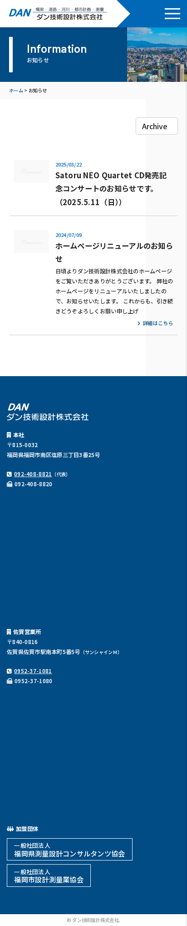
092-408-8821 (33, 474)
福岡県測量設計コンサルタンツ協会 (69, 849)
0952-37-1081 (33, 671)
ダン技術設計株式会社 (58, 13)
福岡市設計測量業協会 (49, 875)
